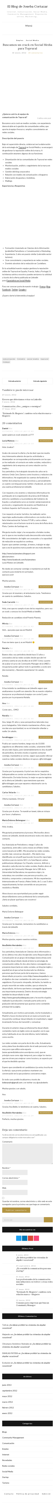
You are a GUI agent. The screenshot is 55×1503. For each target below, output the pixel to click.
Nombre (6, 1168)
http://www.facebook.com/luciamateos (19, 559)
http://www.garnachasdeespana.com (18, 997)
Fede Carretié (8, 602)
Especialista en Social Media (18, 280)
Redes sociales (8, 1466)
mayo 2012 (7, 1396)
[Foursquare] (36, 1238)
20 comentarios (35, 53)
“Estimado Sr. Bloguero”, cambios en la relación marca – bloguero (33, 1293)
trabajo (6, 362)
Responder (45, 428)
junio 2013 (6, 1385)
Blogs (4, 1432)
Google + (22, 289)
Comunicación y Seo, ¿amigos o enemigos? (21, 406)
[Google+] (30, 1238)
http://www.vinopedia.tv (38, 976)
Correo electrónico (11, 1178)
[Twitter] (18, 1238)
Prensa (42, 286)
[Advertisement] (27, 84)
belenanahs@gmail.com (12, 1082)
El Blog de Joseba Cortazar (27, 6)
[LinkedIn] (24, 1238)
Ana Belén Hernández (12, 945)
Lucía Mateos (8, 441)
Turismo (5, 1483)
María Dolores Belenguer (14, 820)
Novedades (7, 1460)
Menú (28, 26)
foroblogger (7, 737)
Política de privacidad (27, 1494)
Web (4, 1188)
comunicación (9, 359)
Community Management (13, 1437)
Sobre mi (46, 1494)
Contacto (8, 1494)
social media (33, 359)
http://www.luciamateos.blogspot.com (18, 553)
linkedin (21, 359)
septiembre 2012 (9, 1390)
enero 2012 (7, 1413)
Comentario (7, 1142)
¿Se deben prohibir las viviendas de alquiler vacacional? (32, 1258)
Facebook (6, 289)
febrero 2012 (8, 1407)
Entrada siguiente (40, 381)
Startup (5, 1477)
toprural (45, 359)
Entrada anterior (15, 381)
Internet (5, 1454)
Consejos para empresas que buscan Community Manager (32, 1304)
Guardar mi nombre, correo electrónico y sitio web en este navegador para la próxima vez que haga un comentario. (27, 1203)
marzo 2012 (7, 1402)
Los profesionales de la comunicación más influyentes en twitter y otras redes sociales (34, 1282)
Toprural (22, 147)
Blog (48, 286)
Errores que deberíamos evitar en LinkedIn (22, 399)
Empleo (19, 40)
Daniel (5, 428)
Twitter (15, 289)
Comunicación (8, 1443)
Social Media (32, 40)
